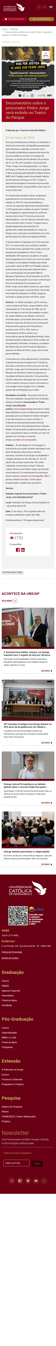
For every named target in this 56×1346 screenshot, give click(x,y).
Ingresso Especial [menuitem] (11, 990)
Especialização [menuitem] (9, 1032)
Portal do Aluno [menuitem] (9, 1000)
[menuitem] (14, 19)
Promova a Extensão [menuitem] (12, 1079)
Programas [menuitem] (7, 1047)
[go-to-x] (19, 7)
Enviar (37, 1163)
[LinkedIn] (23, 550)
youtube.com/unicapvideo (24, 440)
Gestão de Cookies (10, 958)
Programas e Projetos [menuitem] (13, 1084)
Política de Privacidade (12, 952)
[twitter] (44, 1181)
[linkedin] (28, 1181)
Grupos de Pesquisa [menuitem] (12, 1106)
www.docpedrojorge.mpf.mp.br (28, 409)
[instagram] (12, 1181)
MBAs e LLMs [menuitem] (9, 1037)
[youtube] (36, 1181)
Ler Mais (45, 671)
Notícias (14, 29)
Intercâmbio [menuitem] (8, 995)
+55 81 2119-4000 (10, 935)
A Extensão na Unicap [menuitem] (12, 1069)
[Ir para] (28, 887)
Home (4, 29)
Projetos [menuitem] (6, 1121)
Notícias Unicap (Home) (12, 572)
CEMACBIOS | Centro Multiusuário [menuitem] (19, 1116)
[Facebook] (18, 550)
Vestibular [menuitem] (7, 1005)
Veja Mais (7, 601)
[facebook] (20, 1181)
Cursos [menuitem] (5, 981)
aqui (38, 479)
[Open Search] (39, 7)
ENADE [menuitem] (5, 985)
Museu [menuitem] (5, 1111)
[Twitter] (13, 550)
